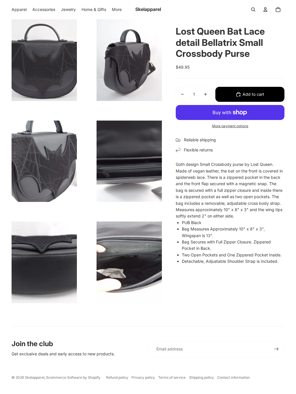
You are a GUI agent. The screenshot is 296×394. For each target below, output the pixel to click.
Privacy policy (143, 377)
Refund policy (117, 377)
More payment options (230, 126)
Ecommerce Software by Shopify (73, 377)
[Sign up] (276, 349)
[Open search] (253, 9)
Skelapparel (35, 377)
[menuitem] (117, 9)
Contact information (233, 377)
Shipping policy (201, 377)
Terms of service (172, 377)
